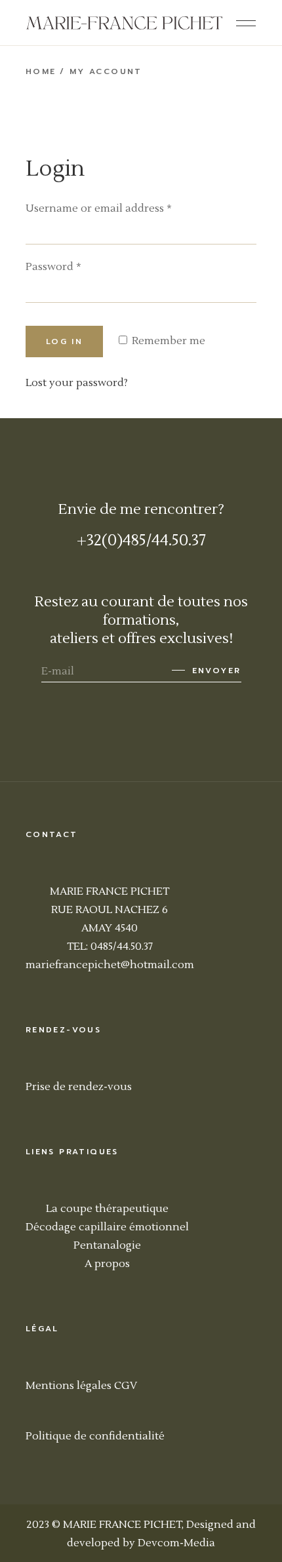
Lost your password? (77, 382)
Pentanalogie (107, 1245)
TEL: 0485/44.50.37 (110, 946)
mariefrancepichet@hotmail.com (110, 964)
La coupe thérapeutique (107, 1208)
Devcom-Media (176, 1543)
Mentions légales (68, 1385)
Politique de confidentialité (95, 1436)
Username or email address (99, 208)
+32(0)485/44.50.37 (141, 540)
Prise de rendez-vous (79, 1086)
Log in (64, 341)
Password (53, 266)
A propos (107, 1263)
